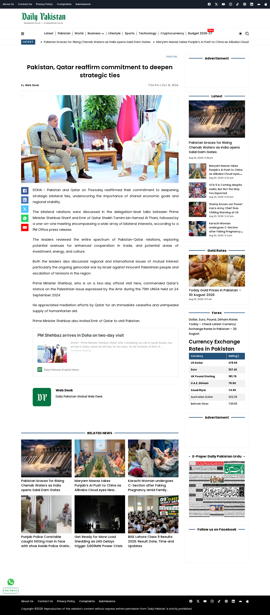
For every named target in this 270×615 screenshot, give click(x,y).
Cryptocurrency (172, 33)
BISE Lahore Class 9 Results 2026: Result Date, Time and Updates (151, 541)
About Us (8, 4)
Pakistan (64, 33)
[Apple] (265, 4)
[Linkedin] (251, 4)
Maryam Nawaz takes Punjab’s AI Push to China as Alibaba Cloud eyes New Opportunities (188, 42)
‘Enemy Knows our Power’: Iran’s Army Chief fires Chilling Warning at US (226, 208)
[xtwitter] (216, 4)
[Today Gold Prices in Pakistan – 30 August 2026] (217, 270)
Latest (48, 33)
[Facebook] (209, 4)
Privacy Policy (44, 4)
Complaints (64, 4)
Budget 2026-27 (200, 33)
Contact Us (25, 4)
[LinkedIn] (24, 200)
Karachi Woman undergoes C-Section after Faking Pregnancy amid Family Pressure (150, 487)
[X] (24, 209)
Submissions (83, 4)
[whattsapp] (10, 582)
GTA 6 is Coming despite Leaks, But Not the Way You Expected (225, 189)
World (79, 33)
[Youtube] (223, 4)
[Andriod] (258, 4)
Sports (130, 33)
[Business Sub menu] (102, 33)
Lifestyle (114, 33)
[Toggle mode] (240, 33)
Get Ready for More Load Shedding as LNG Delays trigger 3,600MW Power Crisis (99, 541)
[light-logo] (44, 18)
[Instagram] (230, 4)
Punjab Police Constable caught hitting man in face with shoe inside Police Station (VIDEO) (46, 543)
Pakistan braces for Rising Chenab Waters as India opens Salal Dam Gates (65, 42)
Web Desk (32, 85)
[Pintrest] (244, 4)
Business (94, 33)
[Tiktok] (237, 4)
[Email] (24, 227)
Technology (147, 33)
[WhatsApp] (24, 218)
